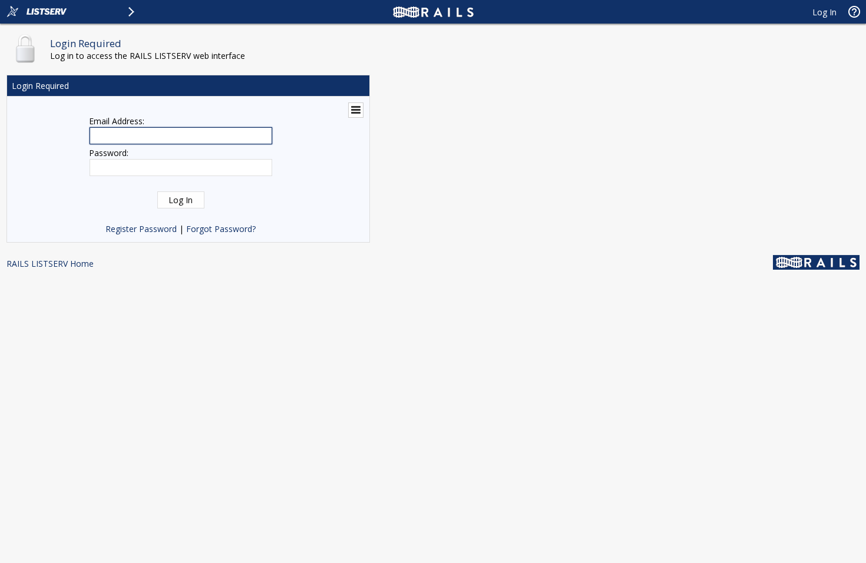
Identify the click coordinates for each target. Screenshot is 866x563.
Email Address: (116, 121)
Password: (108, 152)
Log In (824, 12)
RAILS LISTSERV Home (50, 263)
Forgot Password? (221, 228)
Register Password (141, 228)
